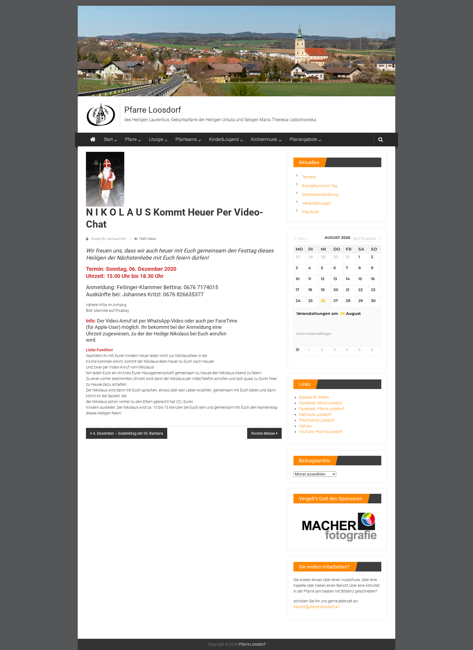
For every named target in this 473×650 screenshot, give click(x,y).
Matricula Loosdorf (315, 414)
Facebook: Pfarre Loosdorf (321, 409)
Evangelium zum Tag (319, 186)
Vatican (305, 426)
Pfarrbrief (310, 212)
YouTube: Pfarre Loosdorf (320, 432)
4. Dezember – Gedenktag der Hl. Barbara (128, 433)
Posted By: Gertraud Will (108, 239)
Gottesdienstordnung (320, 194)
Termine (309, 177)
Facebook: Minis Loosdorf (320, 403)
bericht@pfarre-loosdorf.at (316, 607)
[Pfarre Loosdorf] (93, 139)
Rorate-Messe (263, 433)
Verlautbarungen (316, 203)
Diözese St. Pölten (314, 397)
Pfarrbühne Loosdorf (316, 420)
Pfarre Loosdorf (152, 110)
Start (108, 139)
